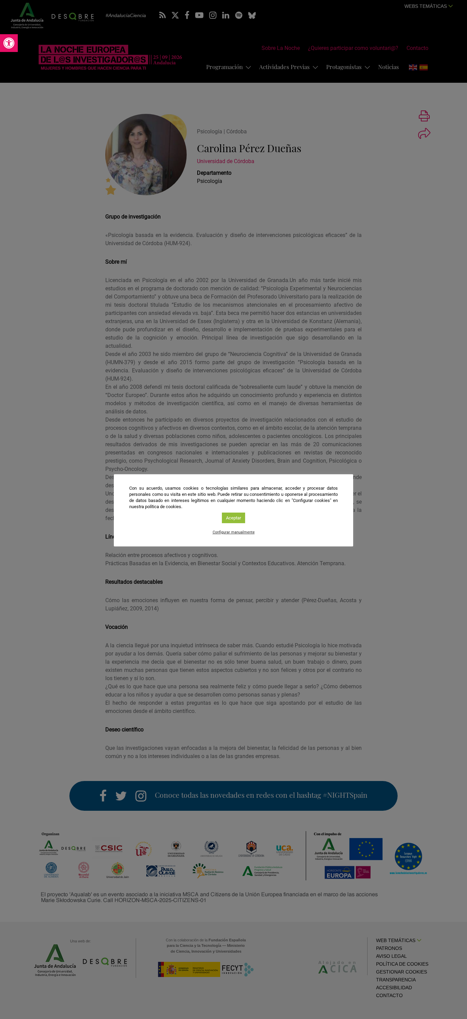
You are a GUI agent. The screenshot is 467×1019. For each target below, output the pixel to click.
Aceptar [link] (233, 517)
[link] (9, 43)
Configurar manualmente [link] (234, 532)
